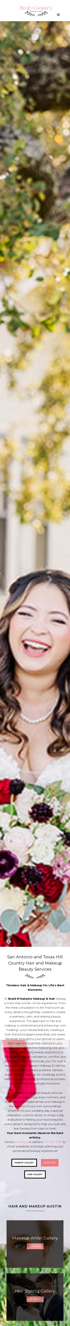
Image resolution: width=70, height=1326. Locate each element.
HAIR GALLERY (35, 1174)
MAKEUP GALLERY (24, 1162)
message (21, 1142)
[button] (58, 14)
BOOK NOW (50, 1162)
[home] (35, 13)
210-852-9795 (53, 1142)
